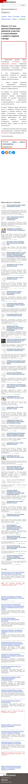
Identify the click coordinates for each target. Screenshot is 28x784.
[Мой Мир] (13, 152)
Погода (23, 16)
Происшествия (5, 19)
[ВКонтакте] (3, 152)
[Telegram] (10, 152)
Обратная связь (4, 779)
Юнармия (5, 133)
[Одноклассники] (6, 152)
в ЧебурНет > (22, 19)
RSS (10, 782)
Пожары (14, 19)
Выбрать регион (4, 780)
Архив (10, 16)
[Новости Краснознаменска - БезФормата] (8, 1)
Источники (16, 16)
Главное (3, 16)
